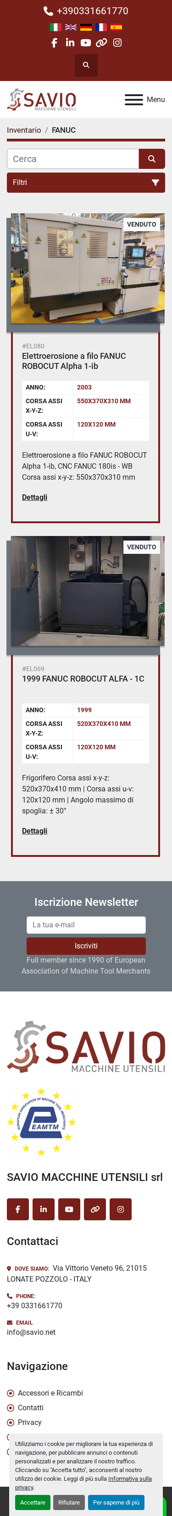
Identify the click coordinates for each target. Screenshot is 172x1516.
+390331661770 (92, 10)
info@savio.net (31, 1332)
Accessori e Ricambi (50, 1393)
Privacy (30, 1422)
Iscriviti (86, 946)
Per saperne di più (116, 1502)
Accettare (32, 1502)
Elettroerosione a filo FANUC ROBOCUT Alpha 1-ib (74, 361)
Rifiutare (69, 1502)
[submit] (152, 159)
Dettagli (34, 497)
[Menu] (134, 99)
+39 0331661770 (34, 1305)
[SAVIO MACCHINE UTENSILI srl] (86, 1046)
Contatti (31, 1407)
